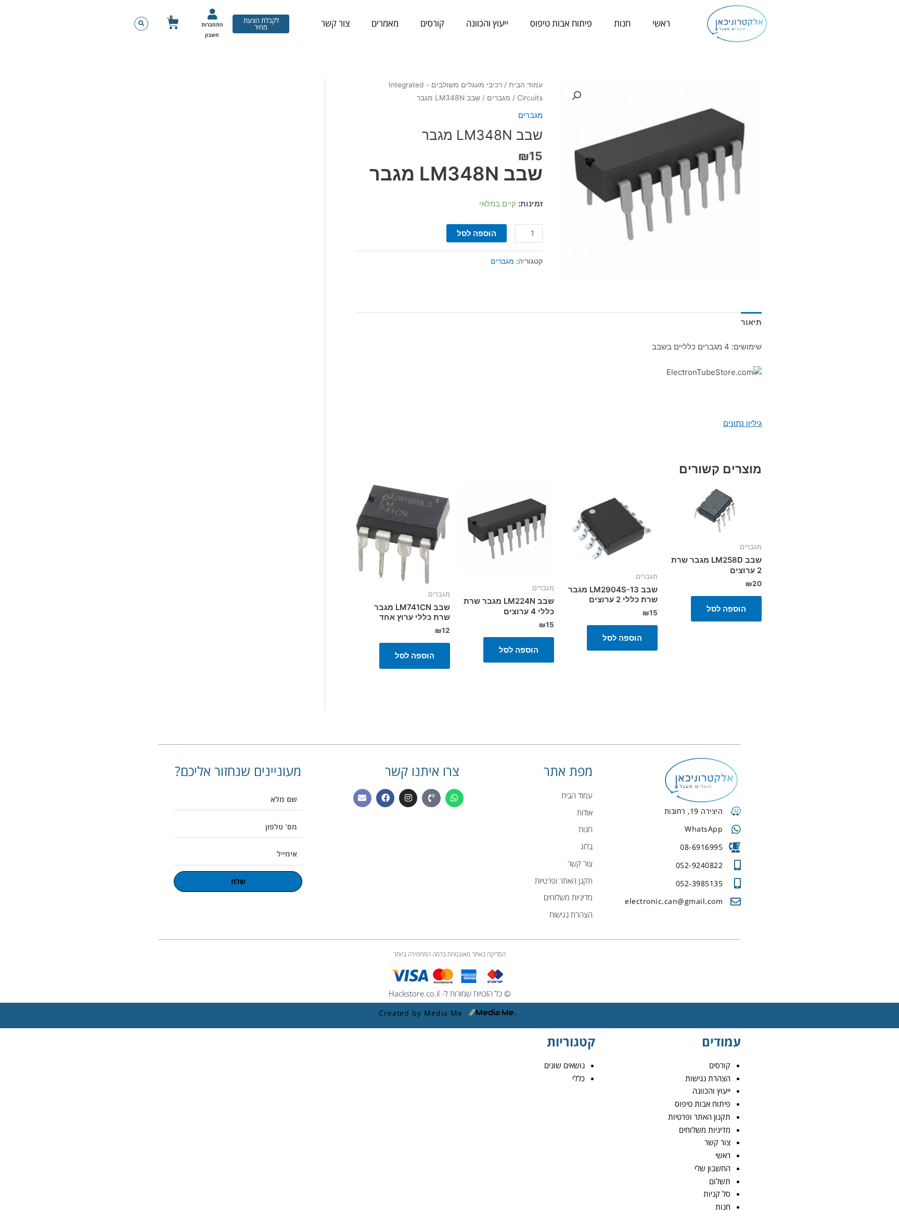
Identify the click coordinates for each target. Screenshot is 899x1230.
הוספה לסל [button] (726, 609)
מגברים (498, 98)
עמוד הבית (526, 85)
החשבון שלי (712, 1168)
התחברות (212, 24)
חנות (622, 23)
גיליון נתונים (742, 423)
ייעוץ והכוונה (487, 23)
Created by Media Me (421, 1013)
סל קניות (716, 1193)
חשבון (212, 34)
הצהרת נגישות (707, 1078)
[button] (141, 24)
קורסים (432, 23)
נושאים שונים (564, 1065)
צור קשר (335, 23)
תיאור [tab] (751, 322)
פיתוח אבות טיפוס (561, 23)
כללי (578, 1078)
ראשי (661, 23)
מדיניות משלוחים (704, 1129)
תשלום (719, 1181)
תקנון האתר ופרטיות (699, 1116)
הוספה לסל (476, 233)
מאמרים (385, 23)
